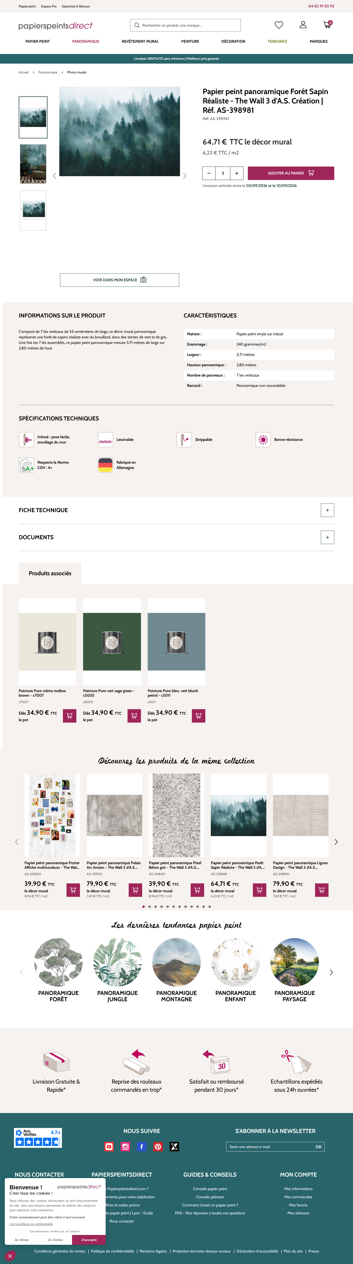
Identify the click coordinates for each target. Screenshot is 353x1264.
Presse (313, 1251)
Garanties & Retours (76, 6)
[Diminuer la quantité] (209, 173)
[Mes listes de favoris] (279, 26)
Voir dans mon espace (115, 280)
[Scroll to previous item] (19, 842)
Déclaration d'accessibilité (257, 1251)
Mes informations (298, 1188)
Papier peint (27, 6)
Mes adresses (298, 1213)
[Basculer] (327, 510)
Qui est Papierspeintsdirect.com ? (121, 1188)
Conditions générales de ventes (59, 1251)
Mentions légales (153, 1251)
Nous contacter (122, 1221)
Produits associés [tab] (50, 573)
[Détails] (69, 716)
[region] (104, 190)
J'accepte (89, 1240)
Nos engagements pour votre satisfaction (121, 1197)
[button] (10, 1256)
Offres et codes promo (121, 1205)
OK (319, 1147)
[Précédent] (54, 175)
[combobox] (185, 25)
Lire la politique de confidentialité (31, 1224)
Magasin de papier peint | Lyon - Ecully (121, 1213)
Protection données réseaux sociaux (202, 1251)
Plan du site (293, 1251)
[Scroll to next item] (333, 842)
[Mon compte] (303, 26)
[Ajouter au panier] (73, 890)
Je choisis (55, 1240)
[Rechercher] (136, 24)
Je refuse (21, 1240)
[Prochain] (184, 175)
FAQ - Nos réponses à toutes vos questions (210, 1213)
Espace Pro (49, 6)
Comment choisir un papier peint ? (210, 1205)
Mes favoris (298, 1205)
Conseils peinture (210, 1197)
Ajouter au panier (286, 173)
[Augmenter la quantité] (236, 173)
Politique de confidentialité (112, 1251)
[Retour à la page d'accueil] (56, 26)
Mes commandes (298, 1197)
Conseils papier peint (210, 1188)
